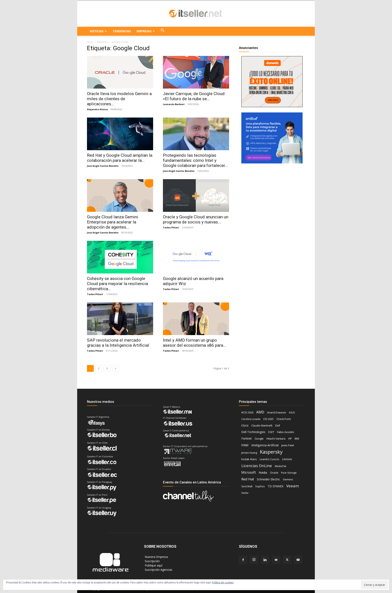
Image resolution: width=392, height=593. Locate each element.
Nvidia (263, 472)
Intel (244, 445)
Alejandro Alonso (97, 109)
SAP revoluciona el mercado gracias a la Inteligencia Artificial (118, 343)
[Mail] (276, 560)
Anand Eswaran (276, 412)
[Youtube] (298, 560)
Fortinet (246, 438)
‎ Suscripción (152, 561)
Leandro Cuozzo (269, 459)
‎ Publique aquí (153, 565)
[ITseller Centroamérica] (196, 13)
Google (259, 438)
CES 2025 (268, 419)
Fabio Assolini (285, 432)
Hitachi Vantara (275, 438)
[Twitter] (287, 560)
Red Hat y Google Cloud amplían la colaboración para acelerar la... (119, 158)
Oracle (274, 472)
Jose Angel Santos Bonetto (102, 165)
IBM (297, 438)
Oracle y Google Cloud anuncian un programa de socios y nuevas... (195, 219)
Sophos (260, 486)
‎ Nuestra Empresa (156, 557)
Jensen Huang (249, 452)
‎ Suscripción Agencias (158, 570)
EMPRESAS (144, 31)
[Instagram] (254, 560)
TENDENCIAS (122, 31)
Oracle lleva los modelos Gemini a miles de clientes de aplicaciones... (119, 98)
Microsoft (248, 472)
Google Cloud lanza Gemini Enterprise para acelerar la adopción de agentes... (112, 222)
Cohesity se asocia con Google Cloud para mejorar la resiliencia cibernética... (117, 283)
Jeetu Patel (287, 445)
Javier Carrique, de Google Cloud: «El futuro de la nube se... (194, 96)
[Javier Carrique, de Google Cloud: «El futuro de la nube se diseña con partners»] (196, 72)
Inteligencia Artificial (264, 445)
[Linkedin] (265, 560)
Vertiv (244, 493)
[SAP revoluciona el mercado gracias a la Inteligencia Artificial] (120, 318)
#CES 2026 (247, 412)
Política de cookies (223, 582)
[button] (163, 31)
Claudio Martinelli (261, 425)
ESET (271, 432)
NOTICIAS (97, 31)
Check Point (283, 419)
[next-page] (115, 368)
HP (290, 438)
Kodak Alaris (249, 459)
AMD (260, 412)
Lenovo (287, 459)
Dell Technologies (253, 432)
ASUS (292, 412)
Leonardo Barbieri (174, 104)
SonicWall (246, 486)
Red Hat (247, 479)
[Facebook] (243, 560)
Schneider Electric (268, 479)
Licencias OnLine (256, 465)
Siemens (288, 479)
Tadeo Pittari (171, 227)
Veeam (292, 486)
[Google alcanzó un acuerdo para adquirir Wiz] (196, 257)
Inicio (90, 42)
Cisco (244, 425)
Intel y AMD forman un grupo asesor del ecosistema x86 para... (194, 343)
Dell (277, 425)
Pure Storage (289, 472)
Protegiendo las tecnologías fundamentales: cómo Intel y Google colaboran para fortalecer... (195, 160)
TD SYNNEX (275, 486)
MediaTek (280, 466)
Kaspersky (271, 452)
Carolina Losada (250, 419)
